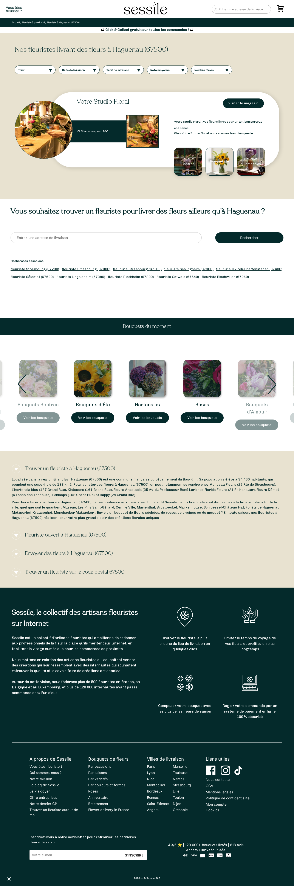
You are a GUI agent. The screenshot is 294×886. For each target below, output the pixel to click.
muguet (213, 512)
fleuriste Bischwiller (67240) (225, 277)
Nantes (178, 779)
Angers (152, 810)
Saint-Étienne (158, 804)
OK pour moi (79, 864)
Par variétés (98, 779)
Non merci (19, 864)
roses (171, 512)
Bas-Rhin (190, 479)
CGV (209, 786)
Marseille (180, 766)
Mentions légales (219, 792)
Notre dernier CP (43, 804)
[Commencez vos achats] (281, 10)
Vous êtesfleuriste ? (14, 9)
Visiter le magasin (243, 103)
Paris (151, 766)
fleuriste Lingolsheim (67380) (80, 277)
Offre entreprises (43, 797)
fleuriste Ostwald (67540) (177, 277)
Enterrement (98, 804)
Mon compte (216, 804)
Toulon (178, 797)
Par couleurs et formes (106, 785)
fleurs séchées (146, 512)
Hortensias (92, 405)
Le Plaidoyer (39, 791)
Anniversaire (98, 797)
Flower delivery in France (108, 810)
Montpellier (156, 785)
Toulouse (180, 773)
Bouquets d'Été (38, 405)
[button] (9, 879)
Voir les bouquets (38, 418)
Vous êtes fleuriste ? (45, 766)
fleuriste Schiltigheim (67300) (189, 269)
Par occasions (99, 766)
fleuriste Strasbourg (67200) (35, 269)
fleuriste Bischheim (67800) (131, 277)
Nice (150, 779)
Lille (176, 791)
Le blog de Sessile (44, 785)
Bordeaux (154, 791)
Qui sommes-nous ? (45, 773)
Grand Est (61, 479)
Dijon (177, 804)
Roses (148, 405)
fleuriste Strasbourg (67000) (86, 269)
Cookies (212, 810)
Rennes (153, 797)
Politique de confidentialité (227, 798)
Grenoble (180, 810)
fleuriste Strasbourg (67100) (137, 269)
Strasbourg (182, 785)
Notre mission (40, 779)
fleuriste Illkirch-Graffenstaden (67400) (249, 269)
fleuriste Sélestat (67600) (32, 277)
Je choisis (49, 864)
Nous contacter (218, 779)
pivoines (189, 512)
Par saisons (97, 773)
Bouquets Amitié (256, 405)
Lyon (151, 773)
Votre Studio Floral (103, 101)
